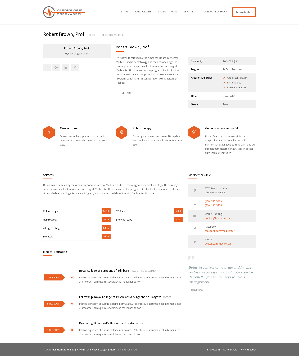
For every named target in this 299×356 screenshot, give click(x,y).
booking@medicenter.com (219, 218)
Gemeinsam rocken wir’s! (221, 128)
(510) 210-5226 (213, 205)
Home (92, 35)
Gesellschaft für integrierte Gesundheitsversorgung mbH (84, 349)
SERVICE (188, 11)
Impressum (213, 349)
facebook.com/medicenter (219, 230)
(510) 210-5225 (213, 201)
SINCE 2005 (53, 277)
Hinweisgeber (248, 349)
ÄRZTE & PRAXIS (167, 11)
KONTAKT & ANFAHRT (215, 11)
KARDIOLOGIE (143, 11)
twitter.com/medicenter (218, 243)
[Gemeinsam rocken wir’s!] (194, 132)
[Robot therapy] (121, 132)
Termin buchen (244, 12)
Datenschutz (230, 349)
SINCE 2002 (53, 303)
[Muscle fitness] (49, 132)
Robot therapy (142, 128)
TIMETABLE (126, 93)
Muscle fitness (69, 128)
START (124, 11)
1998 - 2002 (53, 329)
